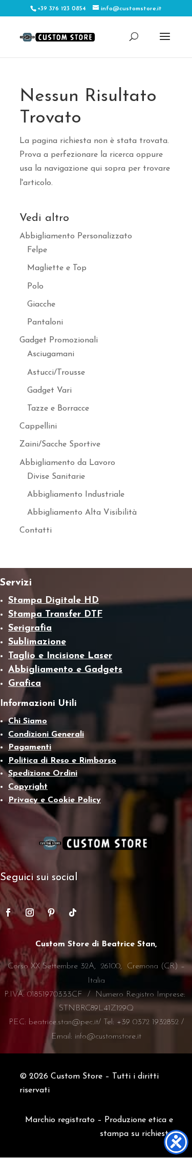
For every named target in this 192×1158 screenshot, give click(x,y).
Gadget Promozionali (58, 340)
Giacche (41, 304)
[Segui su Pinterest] (51, 912)
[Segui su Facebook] (8, 912)
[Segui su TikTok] (73, 912)
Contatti (35, 530)
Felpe (37, 250)
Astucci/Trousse (56, 373)
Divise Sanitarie (56, 477)
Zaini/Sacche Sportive (59, 444)
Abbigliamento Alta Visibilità (82, 513)
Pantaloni (45, 322)
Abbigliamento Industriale (75, 495)
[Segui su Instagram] (30, 912)
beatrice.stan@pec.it (63, 1022)
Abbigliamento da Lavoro (67, 463)
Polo (35, 286)
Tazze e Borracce (58, 408)
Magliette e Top (57, 268)
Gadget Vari (49, 391)
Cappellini (38, 426)
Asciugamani (50, 354)
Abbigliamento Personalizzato (75, 236)
